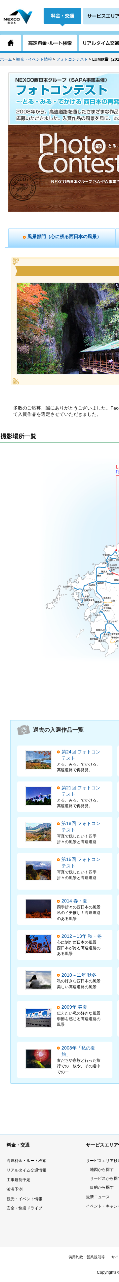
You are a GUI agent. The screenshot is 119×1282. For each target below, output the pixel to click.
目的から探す (102, 1187)
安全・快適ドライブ (24, 1208)
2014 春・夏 (74, 900)
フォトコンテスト (72, 59)
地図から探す (102, 1169)
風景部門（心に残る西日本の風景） (64, 236)
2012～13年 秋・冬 (81, 936)
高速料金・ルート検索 (26, 1160)
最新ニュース (98, 1197)
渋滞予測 (14, 1189)
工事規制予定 (18, 1179)
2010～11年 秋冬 (79, 975)
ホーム (6, 59)
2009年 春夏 (74, 1007)
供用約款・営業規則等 (86, 1257)
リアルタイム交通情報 (26, 1170)
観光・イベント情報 (34, 59)
